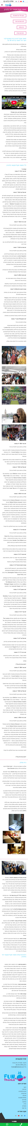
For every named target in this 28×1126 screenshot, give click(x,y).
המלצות (24, 1102)
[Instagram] (18, 1)
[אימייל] (16, 1)
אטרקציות (23, 1093)
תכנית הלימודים (22, 1091)
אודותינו (24, 1089)
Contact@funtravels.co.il (17, 1067)
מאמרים (24, 1106)
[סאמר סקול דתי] (8, 4)
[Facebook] (23, 1)
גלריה (25, 1104)
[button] (2, 5)
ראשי (25, 1087)
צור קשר (24, 1108)
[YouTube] (21, 1)
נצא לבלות (10, 230)
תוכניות (24, 1095)
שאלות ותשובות (22, 1098)
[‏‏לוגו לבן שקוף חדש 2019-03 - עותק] (14, 1122)
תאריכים (24, 1100)
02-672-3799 (19, 1065)
